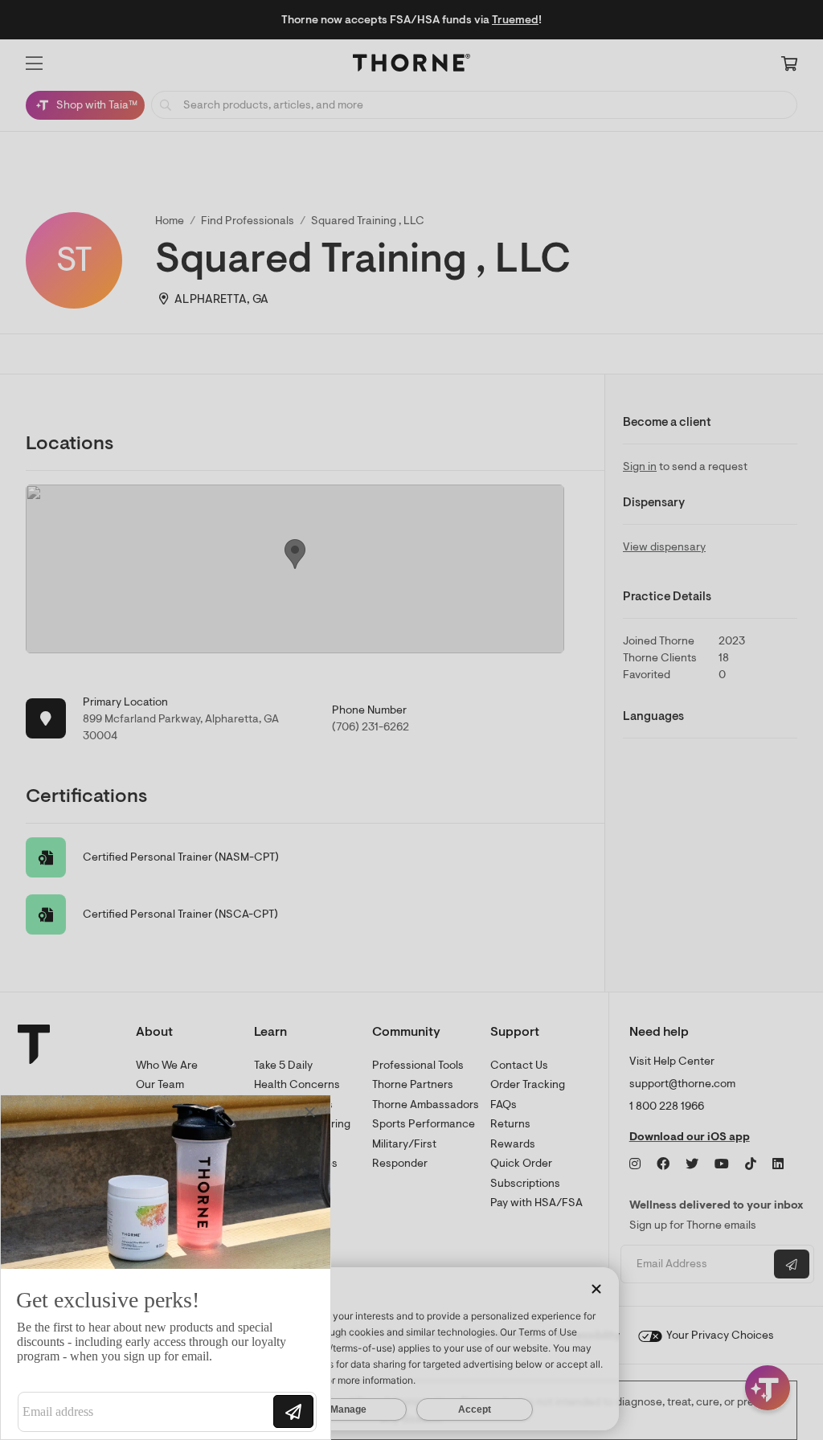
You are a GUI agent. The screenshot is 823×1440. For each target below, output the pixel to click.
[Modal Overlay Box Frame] (165, 1267)
